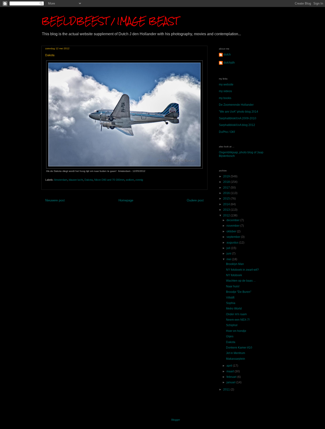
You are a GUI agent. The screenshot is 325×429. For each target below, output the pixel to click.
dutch (227, 54)
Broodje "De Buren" (238, 292)
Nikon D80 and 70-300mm (109, 179)
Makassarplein (235, 358)
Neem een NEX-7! (238, 319)
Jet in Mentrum (235, 353)
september (234, 237)
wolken (130, 179)
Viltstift (230, 297)
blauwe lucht (76, 179)
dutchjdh (229, 62)
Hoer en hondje (236, 331)
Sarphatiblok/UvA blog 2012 (237, 125)
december (233, 220)
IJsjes (229, 336)
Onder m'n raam (236, 314)
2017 (227, 187)
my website (226, 84)
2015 (227, 198)
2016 (227, 193)
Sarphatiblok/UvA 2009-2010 (237, 118)
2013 (227, 209)
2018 (227, 182)
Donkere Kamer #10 (239, 347)
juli (229, 248)
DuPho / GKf (227, 132)
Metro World (234, 308)
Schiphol (231, 325)
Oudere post (195, 200)
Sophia (230, 303)
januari (231, 382)
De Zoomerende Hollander (236, 104)
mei (229, 259)
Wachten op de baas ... (241, 280)
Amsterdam (60, 179)
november (233, 225)
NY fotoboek (234, 275)
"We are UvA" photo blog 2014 (238, 111)
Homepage (125, 200)
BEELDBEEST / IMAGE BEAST (109, 20)
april (230, 365)
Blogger (175, 419)
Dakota (88, 179)
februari (232, 377)
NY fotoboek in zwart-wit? (242, 269)
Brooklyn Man (235, 264)
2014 (227, 204)
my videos (225, 91)
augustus (233, 242)
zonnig (139, 179)
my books (225, 98)
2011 (227, 389)
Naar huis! (232, 286)
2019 (227, 176)
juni (229, 253)
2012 (227, 215)
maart (231, 371)
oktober (232, 231)
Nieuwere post (55, 200)
